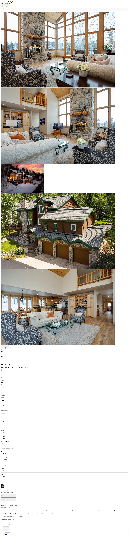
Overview (5, 8)
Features (5, 10)
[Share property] (7, 346)
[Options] (2, 346)
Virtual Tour (8, 347)
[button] (64, 50)
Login (2, 6)
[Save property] (4, 346)
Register (5, 6)
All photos (3, 347)
